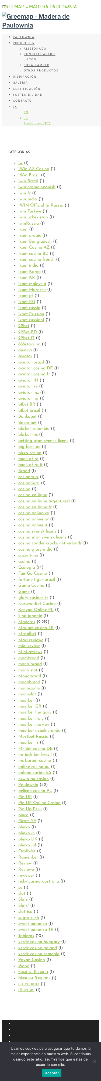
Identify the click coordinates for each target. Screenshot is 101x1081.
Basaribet (27, 423)
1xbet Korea (29, 272)
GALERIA (20, 82)
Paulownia (28, 785)
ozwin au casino (33, 779)
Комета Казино (33, 972)
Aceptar (52, 1073)
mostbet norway (33, 724)
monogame (29, 688)
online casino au (34, 767)
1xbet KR (26, 278)
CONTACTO (22, 100)
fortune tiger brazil (36, 580)
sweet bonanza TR (36, 930)
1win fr (24, 193)
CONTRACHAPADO (39, 54)
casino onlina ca (33, 513)
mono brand (30, 664)
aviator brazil (31, 362)
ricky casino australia (38, 881)
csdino (24, 562)
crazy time (28, 555)
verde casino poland (37, 948)
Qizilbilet (27, 851)
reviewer (26, 875)
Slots (23, 899)
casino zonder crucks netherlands (50, 543)
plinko (24, 827)
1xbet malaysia (32, 284)
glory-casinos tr (33, 598)
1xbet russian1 (31, 320)
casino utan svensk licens (42, 537)
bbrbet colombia (34, 429)
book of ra (28, 459)
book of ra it (30, 465)
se (20, 888)
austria (25, 350)
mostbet (26, 700)
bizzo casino (29, 453)
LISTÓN (30, 59)
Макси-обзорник (34, 978)
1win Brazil (28, 181)
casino (24, 489)
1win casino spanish (36, 187)
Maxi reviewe (30, 640)
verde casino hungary (39, 942)
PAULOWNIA (23, 37)
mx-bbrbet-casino (34, 761)
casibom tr (28, 477)
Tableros (26, 936)
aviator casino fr (34, 374)
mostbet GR (29, 706)
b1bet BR (26, 404)
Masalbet (27, 634)
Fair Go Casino (32, 573)
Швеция (26, 990)
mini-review (29, 646)
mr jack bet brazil (35, 755)
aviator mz (28, 392)
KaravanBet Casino (37, 604)
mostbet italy (31, 718)
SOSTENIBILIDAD (28, 94)
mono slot (27, 670)
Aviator (25, 356)
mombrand (28, 658)
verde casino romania (39, 954)
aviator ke (28, 386)
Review (25, 863)
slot (21, 893)
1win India (27, 199)
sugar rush (28, 918)
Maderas (26, 622)
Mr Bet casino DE (35, 749)
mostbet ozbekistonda (39, 731)
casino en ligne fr (35, 507)
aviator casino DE (35, 368)
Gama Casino (31, 586)
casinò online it (32, 525)
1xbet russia (29, 308)
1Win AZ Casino (33, 169)
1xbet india (28, 265)
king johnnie (30, 616)
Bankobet (27, 416)
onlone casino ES (34, 773)
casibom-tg (29, 483)
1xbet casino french (36, 260)
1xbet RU (26, 302)
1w (20, 163)
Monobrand (29, 676)
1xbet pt (25, 296)
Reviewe (26, 869)
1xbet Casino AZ (34, 247)
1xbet (23, 229)
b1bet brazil (29, 411)
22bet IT (26, 338)
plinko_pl (27, 845)
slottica (25, 912)
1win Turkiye (29, 211)
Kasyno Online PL (36, 610)
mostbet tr (28, 742)
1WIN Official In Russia (40, 205)
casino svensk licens (37, 531)
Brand (24, 471)
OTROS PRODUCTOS (41, 70)
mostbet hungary (34, 712)
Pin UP (25, 797)
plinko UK (27, 839)
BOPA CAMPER (36, 65)
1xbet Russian (31, 314)
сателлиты (28, 984)
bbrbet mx (28, 435)
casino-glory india (35, 549)
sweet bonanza (32, 924)
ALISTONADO (35, 48)
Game (24, 592)
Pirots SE (27, 821)
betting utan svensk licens (43, 441)
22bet (23, 326)
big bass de (29, 447)
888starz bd (29, 344)
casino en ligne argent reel (44, 501)
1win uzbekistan (33, 217)
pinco (23, 815)
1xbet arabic (29, 236)
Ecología (26, 567)
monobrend (29, 682)
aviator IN (28, 380)
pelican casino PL (35, 791)
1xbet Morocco (32, 290)
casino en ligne (32, 495)
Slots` (23, 906)
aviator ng (28, 398)
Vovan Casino (31, 960)
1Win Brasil (29, 175)
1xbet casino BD (33, 254)
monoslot (27, 694)
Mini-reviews (30, 652)
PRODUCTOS (23, 43)
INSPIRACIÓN (24, 76)
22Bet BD (27, 332)
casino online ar (33, 519)
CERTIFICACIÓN (27, 89)
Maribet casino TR (36, 628)
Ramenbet (28, 857)
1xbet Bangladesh (35, 241)
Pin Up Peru (30, 809)
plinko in (26, 833)
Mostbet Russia (33, 737)
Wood (23, 966)
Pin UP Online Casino (39, 803)
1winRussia (28, 223)
